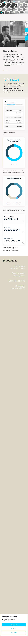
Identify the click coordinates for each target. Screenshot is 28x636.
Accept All (14, 625)
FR (13, 1)
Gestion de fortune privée (17, 267)
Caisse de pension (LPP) (18, 287)
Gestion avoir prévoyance (18, 274)
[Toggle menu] (24, 2)
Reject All (14, 633)
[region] (14, 625)
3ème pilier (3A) (17, 281)
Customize (14, 629)
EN (13, 2)
